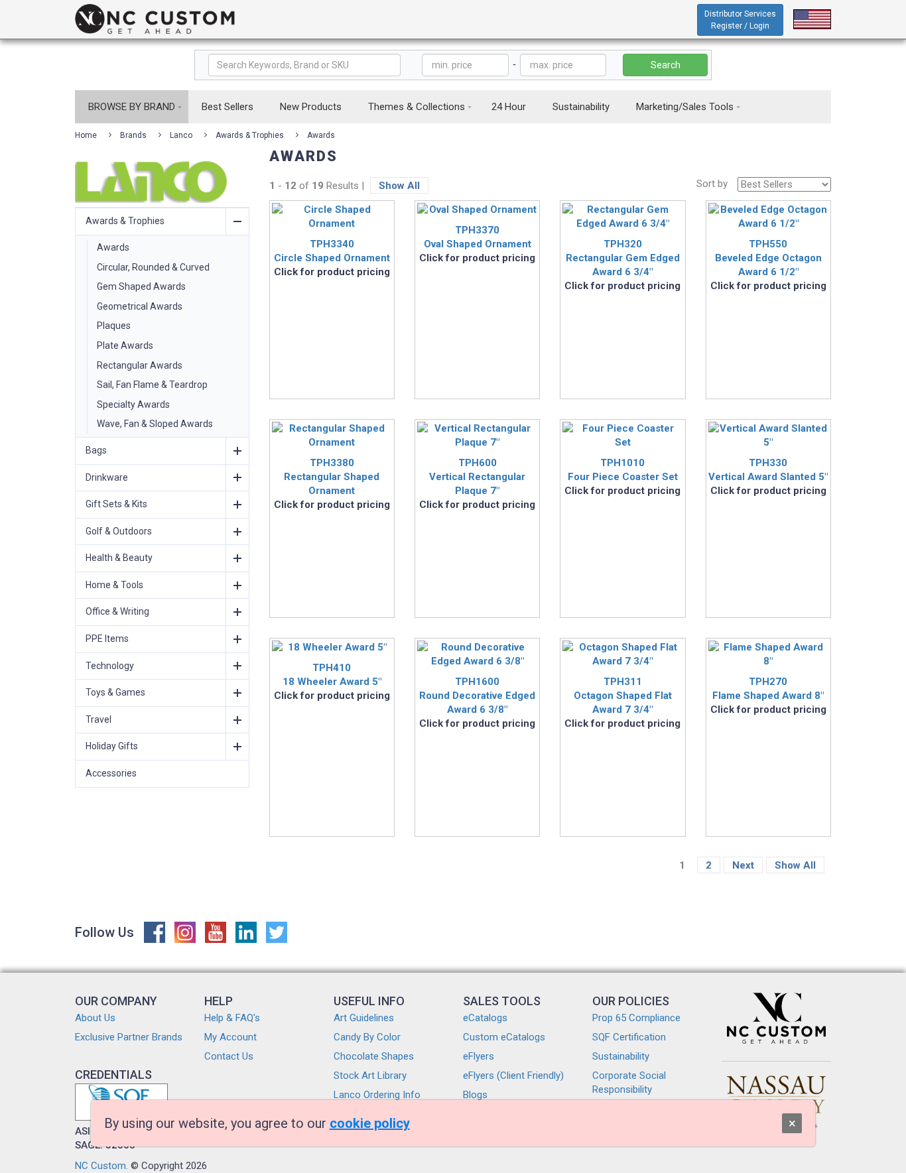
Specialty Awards (133, 404)
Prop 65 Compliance (636, 1018)
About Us (95, 1018)
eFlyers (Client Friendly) (513, 1075)
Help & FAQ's (232, 1018)
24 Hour (508, 107)
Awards (321, 135)
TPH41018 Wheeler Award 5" (332, 675)
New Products (311, 107)
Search (665, 65)
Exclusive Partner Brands (128, 1037)
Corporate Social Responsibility (629, 1082)
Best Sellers (227, 107)
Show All (399, 186)
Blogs (475, 1095)
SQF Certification (629, 1037)
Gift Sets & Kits (116, 504)
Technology (110, 665)
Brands (133, 135)
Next (743, 865)
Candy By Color (367, 1037)
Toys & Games (115, 692)
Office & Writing (117, 611)
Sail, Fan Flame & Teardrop (152, 384)
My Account (230, 1037)
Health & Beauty (119, 557)
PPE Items (107, 638)
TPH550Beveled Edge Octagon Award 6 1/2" (768, 258)
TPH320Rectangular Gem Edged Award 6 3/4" (623, 258)
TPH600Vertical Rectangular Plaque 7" (477, 477)
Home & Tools (114, 585)
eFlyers (478, 1056)
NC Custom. (101, 1166)
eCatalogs (485, 1018)
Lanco (181, 135)
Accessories (111, 773)
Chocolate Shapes (374, 1056)
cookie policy (370, 1123)
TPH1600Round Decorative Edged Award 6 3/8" (477, 695)
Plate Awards (125, 345)
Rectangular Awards (139, 365)
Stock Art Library (370, 1075)
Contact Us (228, 1056)
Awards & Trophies (250, 135)
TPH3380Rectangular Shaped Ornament (331, 477)
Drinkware (107, 477)
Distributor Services (740, 20)
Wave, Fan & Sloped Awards (155, 423)
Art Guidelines (364, 1018)
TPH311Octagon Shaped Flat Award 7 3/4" (623, 695)
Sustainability (581, 107)
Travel (98, 719)
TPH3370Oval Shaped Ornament (477, 237)
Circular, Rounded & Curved (153, 267)
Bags (96, 450)
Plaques (114, 325)
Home (86, 135)
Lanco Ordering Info (377, 1095)
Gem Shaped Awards (141, 286)
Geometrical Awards (139, 306)
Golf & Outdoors (119, 531)
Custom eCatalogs (504, 1037)
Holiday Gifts (112, 746)
